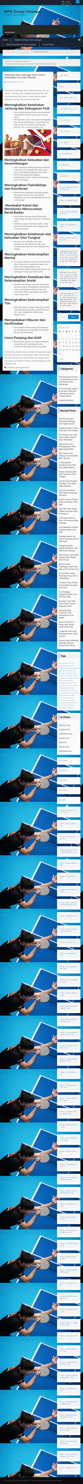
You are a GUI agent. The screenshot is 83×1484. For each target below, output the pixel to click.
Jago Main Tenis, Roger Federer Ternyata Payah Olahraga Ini (68, 511)
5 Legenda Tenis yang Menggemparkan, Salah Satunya (68, 633)
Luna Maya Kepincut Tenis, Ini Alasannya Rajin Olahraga (68, 520)
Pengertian (62, 690)
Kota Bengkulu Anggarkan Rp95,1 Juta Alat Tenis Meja (68, 594)
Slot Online (63, 760)
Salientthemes (56, 1480)
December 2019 (65, 751)
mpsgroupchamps (22, 367)
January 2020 (64, 747)
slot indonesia (66, 153)
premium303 (64, 165)
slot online (64, 120)
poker (62, 86)
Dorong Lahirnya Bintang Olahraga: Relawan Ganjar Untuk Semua (69, 642)
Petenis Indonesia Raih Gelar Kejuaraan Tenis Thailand (68, 474)
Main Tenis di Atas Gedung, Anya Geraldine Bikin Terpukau (68, 455)
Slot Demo (63, 790)
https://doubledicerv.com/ (68, 295)
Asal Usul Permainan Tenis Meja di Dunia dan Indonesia (68, 492)
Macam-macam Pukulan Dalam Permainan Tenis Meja (68, 501)
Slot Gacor (63, 770)
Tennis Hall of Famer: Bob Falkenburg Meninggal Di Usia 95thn (68, 705)
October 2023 (64, 729)
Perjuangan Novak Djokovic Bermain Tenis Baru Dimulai (68, 695)
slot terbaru (65, 131)
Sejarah (65, 697)
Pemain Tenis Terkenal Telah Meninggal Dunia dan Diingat (42, 380)
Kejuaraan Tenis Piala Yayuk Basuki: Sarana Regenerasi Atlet (67, 603)
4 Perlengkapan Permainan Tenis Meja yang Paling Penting (67, 465)
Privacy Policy (48, 45)
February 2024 (64, 725)
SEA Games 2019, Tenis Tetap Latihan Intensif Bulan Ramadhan (68, 437)
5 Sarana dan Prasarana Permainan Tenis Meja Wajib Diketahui (68, 483)
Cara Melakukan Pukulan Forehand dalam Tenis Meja (68, 529)
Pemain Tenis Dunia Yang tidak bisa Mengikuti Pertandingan (15, 380)
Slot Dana (63, 780)
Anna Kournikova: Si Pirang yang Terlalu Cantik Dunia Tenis (66, 624)
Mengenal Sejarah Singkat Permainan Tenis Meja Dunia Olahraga (68, 548)
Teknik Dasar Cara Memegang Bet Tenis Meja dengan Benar (67, 446)
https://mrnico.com (67, 942)
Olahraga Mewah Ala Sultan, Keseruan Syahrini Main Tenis (69, 538)
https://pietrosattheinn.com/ (32, 127)
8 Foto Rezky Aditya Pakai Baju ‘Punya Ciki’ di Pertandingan (68, 575)
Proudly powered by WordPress (16, 1480)
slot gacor (64, 142)
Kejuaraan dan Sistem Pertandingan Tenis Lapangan (69, 671)
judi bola (64, 75)
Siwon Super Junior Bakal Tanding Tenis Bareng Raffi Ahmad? (69, 557)
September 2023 (65, 734)
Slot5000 (62, 800)
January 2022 (64, 738)
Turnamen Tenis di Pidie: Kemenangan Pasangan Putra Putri (68, 585)
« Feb (61, 359)
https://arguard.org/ (68, 200)
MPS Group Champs (22, 11)
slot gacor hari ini (68, 97)
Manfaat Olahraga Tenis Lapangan (28, 40)
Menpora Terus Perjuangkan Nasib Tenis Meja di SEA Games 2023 (69, 566)
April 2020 (63, 742)
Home (5, 40)
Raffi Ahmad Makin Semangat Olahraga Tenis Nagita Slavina (67, 421)
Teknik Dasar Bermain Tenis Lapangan (21, 45)
